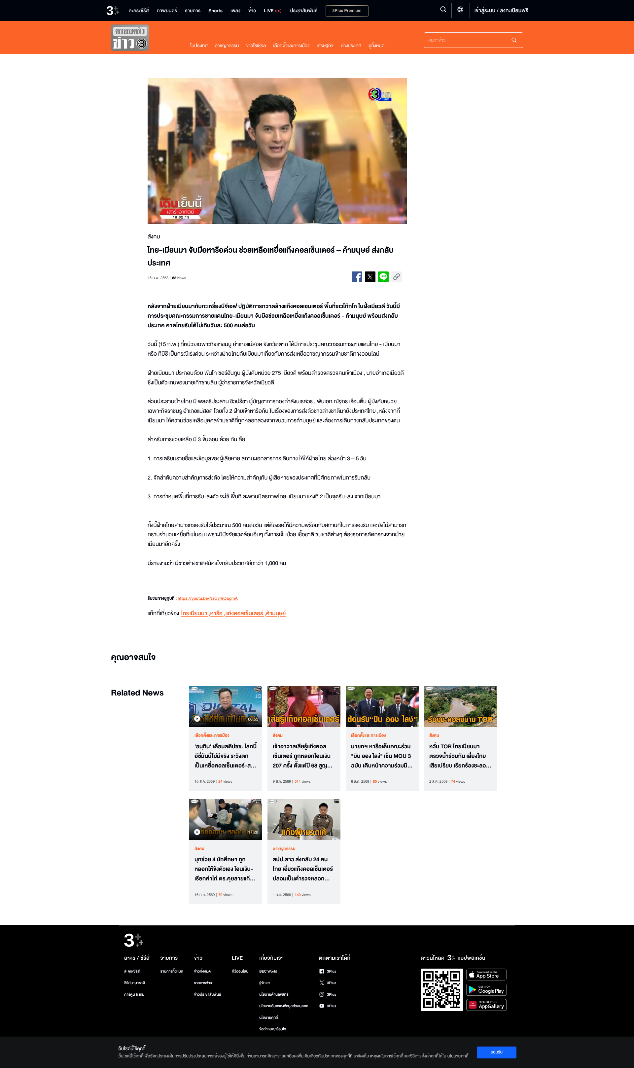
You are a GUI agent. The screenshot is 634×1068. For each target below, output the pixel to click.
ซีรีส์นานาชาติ (134, 983)
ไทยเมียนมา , (195, 613)
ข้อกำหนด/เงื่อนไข (272, 1029)
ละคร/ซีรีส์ (132, 971)
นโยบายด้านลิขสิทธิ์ (274, 994)
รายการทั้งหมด (171, 971)
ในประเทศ (199, 46)
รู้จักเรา (264, 983)
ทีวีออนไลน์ (240, 971)
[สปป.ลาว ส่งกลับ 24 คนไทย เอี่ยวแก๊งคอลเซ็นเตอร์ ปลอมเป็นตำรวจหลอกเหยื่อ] (303, 819)
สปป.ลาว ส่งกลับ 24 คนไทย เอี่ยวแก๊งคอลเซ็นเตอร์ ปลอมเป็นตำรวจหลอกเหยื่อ (303, 869)
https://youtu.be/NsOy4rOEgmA (207, 598)
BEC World (268, 971)
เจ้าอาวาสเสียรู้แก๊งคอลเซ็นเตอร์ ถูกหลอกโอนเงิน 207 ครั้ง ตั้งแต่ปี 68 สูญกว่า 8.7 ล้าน (302, 756)
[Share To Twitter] (370, 276)
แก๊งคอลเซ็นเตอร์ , (245, 613)
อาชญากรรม (227, 46)
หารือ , (217, 613)
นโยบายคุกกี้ (268, 1018)
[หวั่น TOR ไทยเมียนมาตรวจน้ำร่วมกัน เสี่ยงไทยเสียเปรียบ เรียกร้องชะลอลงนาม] (460, 706)
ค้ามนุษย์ (276, 613)
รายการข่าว (203, 983)
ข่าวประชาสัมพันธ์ (207, 994)
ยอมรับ (497, 1052)
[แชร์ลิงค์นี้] (396, 276)
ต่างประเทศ (351, 46)
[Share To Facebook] (357, 276)
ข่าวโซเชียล (256, 46)
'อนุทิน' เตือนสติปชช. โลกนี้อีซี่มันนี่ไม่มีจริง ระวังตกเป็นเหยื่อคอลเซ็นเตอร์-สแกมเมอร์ (225, 756)
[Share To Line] (383, 276)
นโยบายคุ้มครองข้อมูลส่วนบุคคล (283, 1006)
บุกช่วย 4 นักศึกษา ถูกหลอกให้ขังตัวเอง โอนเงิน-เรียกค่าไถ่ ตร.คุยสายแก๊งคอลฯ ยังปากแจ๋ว (223, 869)
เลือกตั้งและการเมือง (291, 46)
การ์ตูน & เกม (134, 994)
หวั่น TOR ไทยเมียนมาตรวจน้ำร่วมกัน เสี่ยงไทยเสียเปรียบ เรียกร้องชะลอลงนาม (457, 756)
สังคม (278, 735)
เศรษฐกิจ (325, 46)
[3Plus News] (144, 39)
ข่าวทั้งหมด (202, 971)
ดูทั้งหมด (376, 46)
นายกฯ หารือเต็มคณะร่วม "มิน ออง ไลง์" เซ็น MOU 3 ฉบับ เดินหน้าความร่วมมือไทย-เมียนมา (381, 756)
